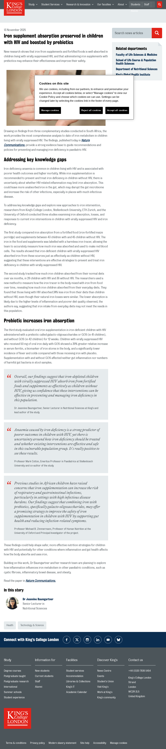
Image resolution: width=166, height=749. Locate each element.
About (123, 5)
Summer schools (17, 693)
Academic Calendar (79, 693)
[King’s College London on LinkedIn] (98, 640)
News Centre (110, 672)
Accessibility (99, 743)
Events (110, 677)
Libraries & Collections (79, 682)
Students (135, 4)
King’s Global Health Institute (133, 74)
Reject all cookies (91, 110)
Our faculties (106, 5)
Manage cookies (118, 743)
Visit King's (110, 688)
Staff (146, 4)
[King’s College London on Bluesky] (118, 640)
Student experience (17, 698)
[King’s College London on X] (77, 640)
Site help (84, 743)
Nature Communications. (41, 580)
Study (34, 5)
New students (48, 672)
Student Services (52, 5)
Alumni (48, 688)
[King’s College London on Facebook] (67, 640)
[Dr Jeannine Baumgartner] (14, 603)
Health (9, 625)
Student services (79, 672)
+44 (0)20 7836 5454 (139, 671)
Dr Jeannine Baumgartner (38, 599)
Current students (48, 677)
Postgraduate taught (17, 677)
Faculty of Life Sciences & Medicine (136, 54)
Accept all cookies (117, 110)
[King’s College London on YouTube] (108, 640)
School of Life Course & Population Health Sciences (136, 62)
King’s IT (79, 688)
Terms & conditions (16, 743)
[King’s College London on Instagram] (87, 640)
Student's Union (110, 682)
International (17, 688)
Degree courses (17, 672)
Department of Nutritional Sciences (136, 69)
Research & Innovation (80, 5)
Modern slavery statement (62, 743)
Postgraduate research (17, 682)
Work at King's (110, 693)
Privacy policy (37, 743)
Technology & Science (32, 625)
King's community (110, 698)
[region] (84, 97)
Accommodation (79, 677)
